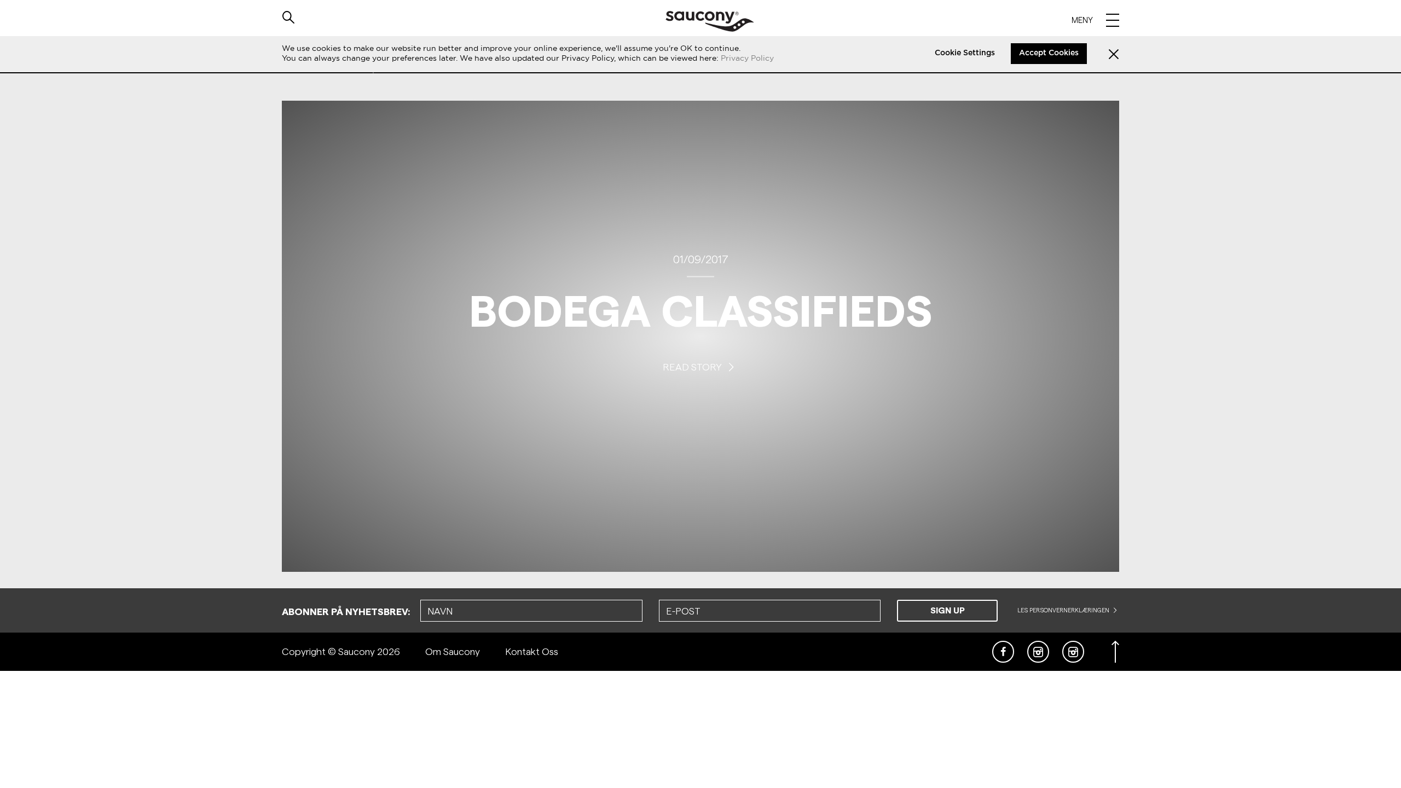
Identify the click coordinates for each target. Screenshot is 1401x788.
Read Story (693, 366)
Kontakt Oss (531, 651)
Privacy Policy (747, 58)
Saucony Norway (709, 21)
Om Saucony (452, 651)
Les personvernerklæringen (1064, 610)
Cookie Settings (965, 53)
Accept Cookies (1049, 53)
